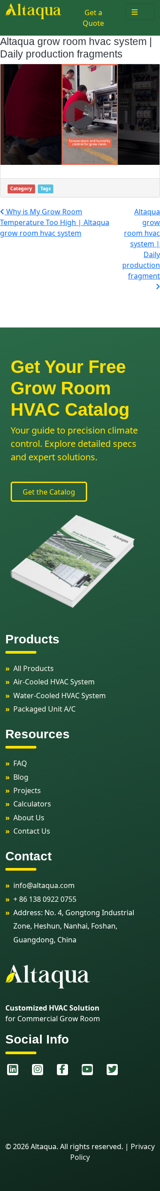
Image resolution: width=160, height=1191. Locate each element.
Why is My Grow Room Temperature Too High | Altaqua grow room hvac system (54, 222)
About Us (28, 818)
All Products (33, 668)
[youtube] (87, 1069)
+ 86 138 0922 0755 (44, 899)
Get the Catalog (49, 492)
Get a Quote (93, 18)
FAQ (20, 763)
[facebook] (62, 1069)
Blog (20, 777)
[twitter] (112, 1069)
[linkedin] (12, 1069)
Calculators (32, 804)
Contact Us (31, 831)
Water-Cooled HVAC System (59, 695)
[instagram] (37, 1069)
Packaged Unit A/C (44, 709)
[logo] (33, 11)
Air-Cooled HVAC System (54, 682)
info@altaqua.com (44, 885)
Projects (27, 790)
